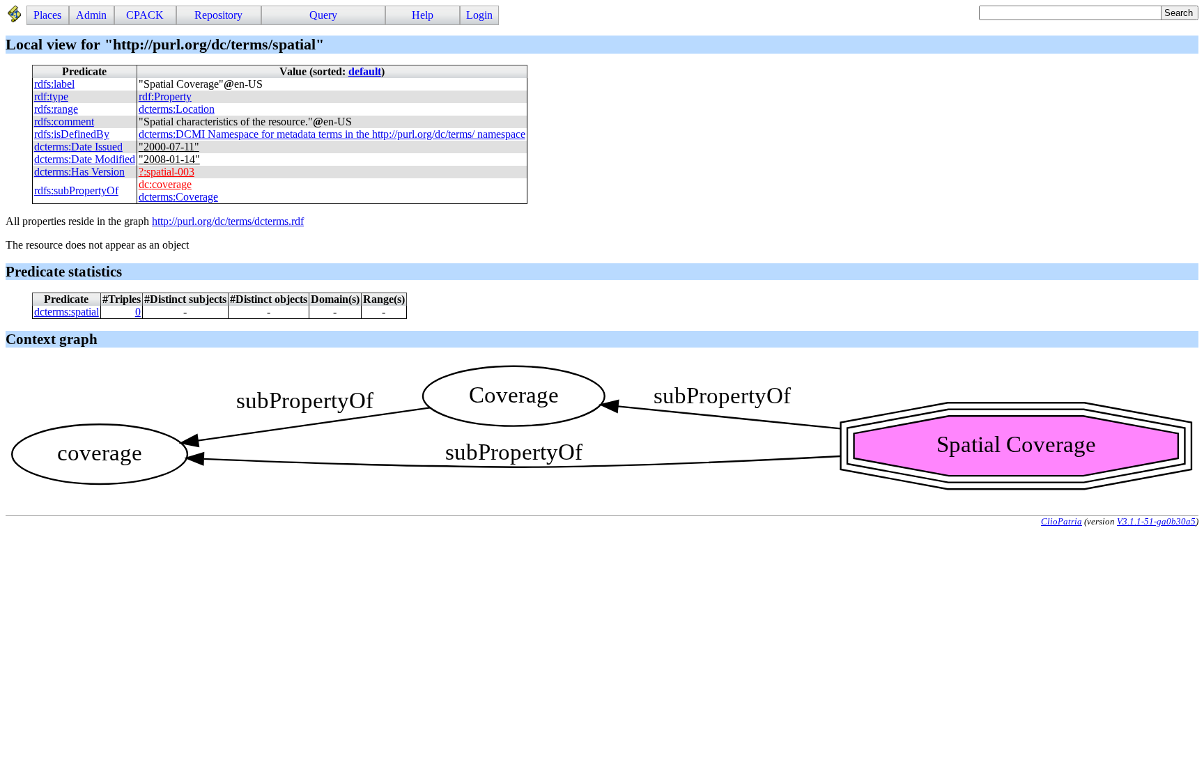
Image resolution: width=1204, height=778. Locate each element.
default (364, 71)
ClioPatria (1061, 521)
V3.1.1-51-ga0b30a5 (1156, 521)
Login (479, 15)
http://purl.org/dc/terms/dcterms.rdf (228, 221)
